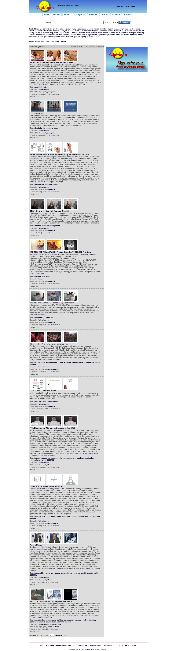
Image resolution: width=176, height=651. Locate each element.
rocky (124, 31)
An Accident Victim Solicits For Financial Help (51, 62)
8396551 (117, 31)
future (126, 35)
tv (55, 33)
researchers (51, 35)
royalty (83, 37)
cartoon (128, 29)
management (119, 29)
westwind (60, 622)
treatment (87, 31)
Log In (127, 6)
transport (132, 33)
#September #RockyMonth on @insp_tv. (49, 344)
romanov (69, 37)
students (32, 35)
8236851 (97, 37)
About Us (43, 645)
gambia (77, 37)
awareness (57, 31)
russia (40, 37)
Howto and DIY (55, 624)
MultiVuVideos (52, 369)
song (138, 29)
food (83, 35)
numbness (103, 31)
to (84, 33)
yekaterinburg (59, 37)
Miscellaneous (44, 89)
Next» (57, 635)
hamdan (112, 33)
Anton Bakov (36, 545)
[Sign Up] (127, 72)
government (49, 37)
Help (133, 6)
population (101, 35)
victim (49, 29)
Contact (118, 645)
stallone (46, 33)
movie (129, 31)
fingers (95, 31)
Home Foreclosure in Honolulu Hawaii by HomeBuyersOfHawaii (59, 154)
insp (51, 33)
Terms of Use (82, 645)
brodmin (56, 29)
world (94, 35)
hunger (89, 35)
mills (79, 35)
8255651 (139, 35)
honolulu (90, 29)
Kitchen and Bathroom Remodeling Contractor (52, 303)
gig (61, 29)
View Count (54, 41)
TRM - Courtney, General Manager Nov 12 (49, 211)
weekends (60, 33)
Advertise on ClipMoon (65, 645)
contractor (42, 31)
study (74, 29)
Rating (63, 41)
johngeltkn (51, 92)
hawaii (96, 29)
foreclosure (81, 29)
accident (43, 29)
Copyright (108, 645)
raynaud (65, 31)
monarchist (33, 37)
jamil (48, 622)
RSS (134, 645)
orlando (103, 29)
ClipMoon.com (89, 649)
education (119, 35)
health (49, 31)
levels (99, 33)
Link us (127, 645)
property (110, 29)
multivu (110, 31)
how (80, 33)
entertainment (138, 31)
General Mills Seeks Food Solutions (47, 486)
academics (40, 35)
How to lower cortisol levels (43, 391)
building (60, 620)
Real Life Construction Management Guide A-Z (52, 601)
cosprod (68, 622)
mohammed (123, 33)
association (74, 31)
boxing (31, 33)
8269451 (66, 35)
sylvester (38, 33)
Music (41, 279)
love (133, 29)
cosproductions (53, 627)
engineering (91, 620)
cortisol (94, 33)
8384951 (75, 33)
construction (40, 620)
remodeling (33, 31)
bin (117, 33)
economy (67, 29)
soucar (53, 622)
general (73, 35)
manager (78, 620)
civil (84, 620)
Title (47, 41)
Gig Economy (36, 113)
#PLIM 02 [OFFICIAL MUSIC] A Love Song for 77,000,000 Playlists (60, 252)
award (105, 33)
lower (88, 33)
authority (140, 33)
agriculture (110, 35)
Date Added (39, 41)
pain (81, 31)
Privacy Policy (95, 645)
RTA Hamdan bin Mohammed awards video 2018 (52, 428)
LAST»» (63, 635)
